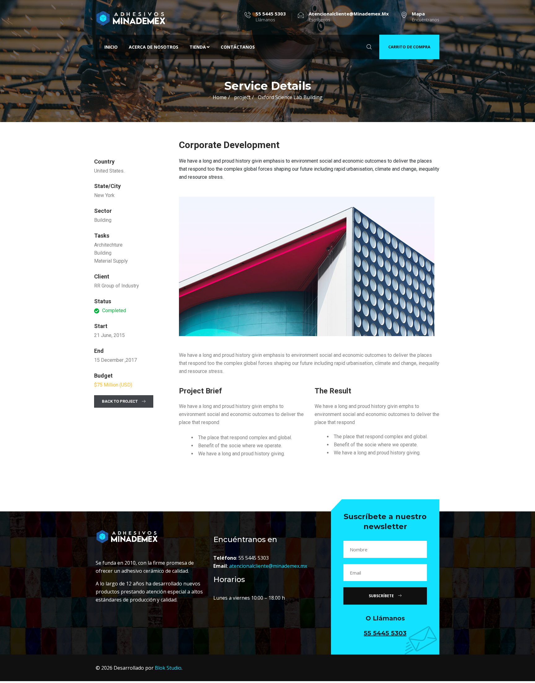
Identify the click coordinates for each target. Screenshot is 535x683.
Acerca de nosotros (153, 47)
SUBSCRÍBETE (382, 595)
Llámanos (270, 17)
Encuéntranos (425, 17)
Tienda (197, 47)
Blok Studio (168, 667)
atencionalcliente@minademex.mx (268, 566)
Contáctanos (238, 47)
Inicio (111, 47)
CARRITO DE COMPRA (409, 47)
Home (220, 97)
